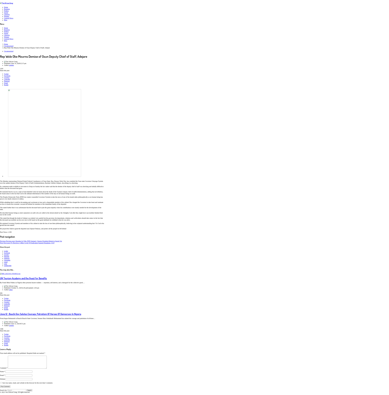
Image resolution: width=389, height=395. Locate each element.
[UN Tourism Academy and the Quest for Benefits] (10, 274)
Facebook (7, 76)
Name (2, 371)
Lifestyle (7, 14)
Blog (5, 20)
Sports (6, 13)
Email (6, 83)
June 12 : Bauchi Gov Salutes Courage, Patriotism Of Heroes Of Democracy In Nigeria (40, 314)
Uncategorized (8, 51)
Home (6, 7)
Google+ (7, 77)
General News (8, 18)
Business (7, 9)
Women (6, 16)
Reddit (6, 85)
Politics (6, 11)
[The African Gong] (6, 3)
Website (2, 379)
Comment (3, 368)
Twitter (6, 74)
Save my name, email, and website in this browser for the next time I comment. (27, 383)
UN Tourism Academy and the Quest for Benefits (23, 278)
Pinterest (7, 81)
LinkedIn (7, 79)
